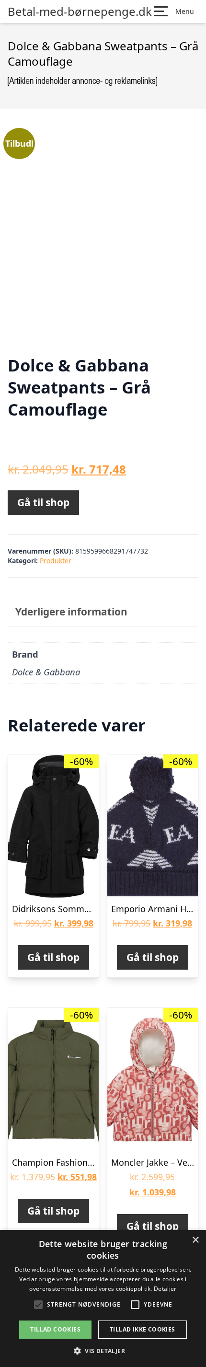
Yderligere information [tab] (71, 611)
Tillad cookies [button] (55, 1329)
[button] (103, 1350)
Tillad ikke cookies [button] (142, 1329)
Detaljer (165, 1289)
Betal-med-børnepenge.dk (80, 11)
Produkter (55, 560)
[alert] (103, 1298)
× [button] (195, 1240)
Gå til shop (43, 502)
